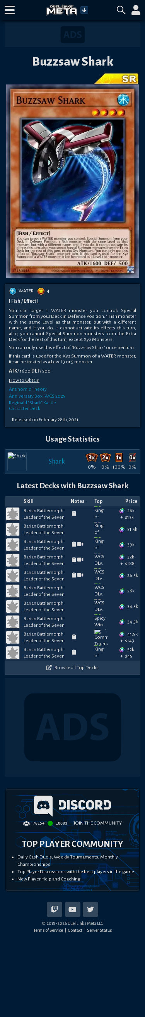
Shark (57, 461)
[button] (10, 10)
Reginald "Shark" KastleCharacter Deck (32, 405)
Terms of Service (48, 930)
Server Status (99, 930)
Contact (75, 930)
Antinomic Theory (28, 389)
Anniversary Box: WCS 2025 (37, 396)
